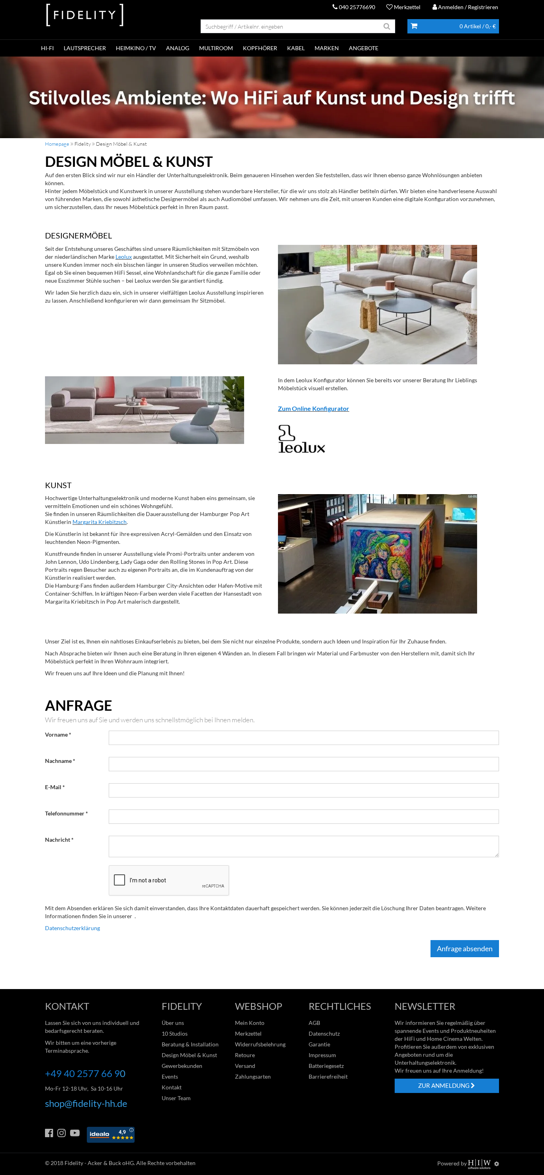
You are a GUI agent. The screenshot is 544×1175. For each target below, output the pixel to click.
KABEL (296, 48)
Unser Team (176, 1098)
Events (170, 1076)
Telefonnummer (64, 813)
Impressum (322, 1055)
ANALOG (177, 48)
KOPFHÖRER (260, 48)
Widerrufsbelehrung (260, 1044)
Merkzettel (407, 7)
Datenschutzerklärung (72, 928)
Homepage (57, 144)
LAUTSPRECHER (85, 48)
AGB (314, 1022)
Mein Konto (249, 1022)
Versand (245, 1065)
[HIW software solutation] (480, 1163)
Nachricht (57, 839)
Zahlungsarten (253, 1076)
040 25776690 (356, 7)
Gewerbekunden (182, 1065)
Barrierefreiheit (328, 1076)
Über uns (173, 1022)
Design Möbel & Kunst (189, 1055)
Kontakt (172, 1087)
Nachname (58, 760)
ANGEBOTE (363, 48)
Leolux (123, 256)
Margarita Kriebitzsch (99, 521)
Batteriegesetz (326, 1065)
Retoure (245, 1055)
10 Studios (175, 1033)
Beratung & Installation (190, 1044)
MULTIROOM (216, 48)
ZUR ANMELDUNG (444, 1085)
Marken (327, 48)
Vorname (56, 734)
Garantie (319, 1044)
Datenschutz (324, 1033)
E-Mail (53, 787)
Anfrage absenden (465, 948)
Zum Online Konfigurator (313, 408)
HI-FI (47, 48)
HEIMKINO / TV (136, 48)
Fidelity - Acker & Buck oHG (99, 1162)
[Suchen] (387, 26)
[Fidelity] (85, 15)
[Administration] (496, 1163)
